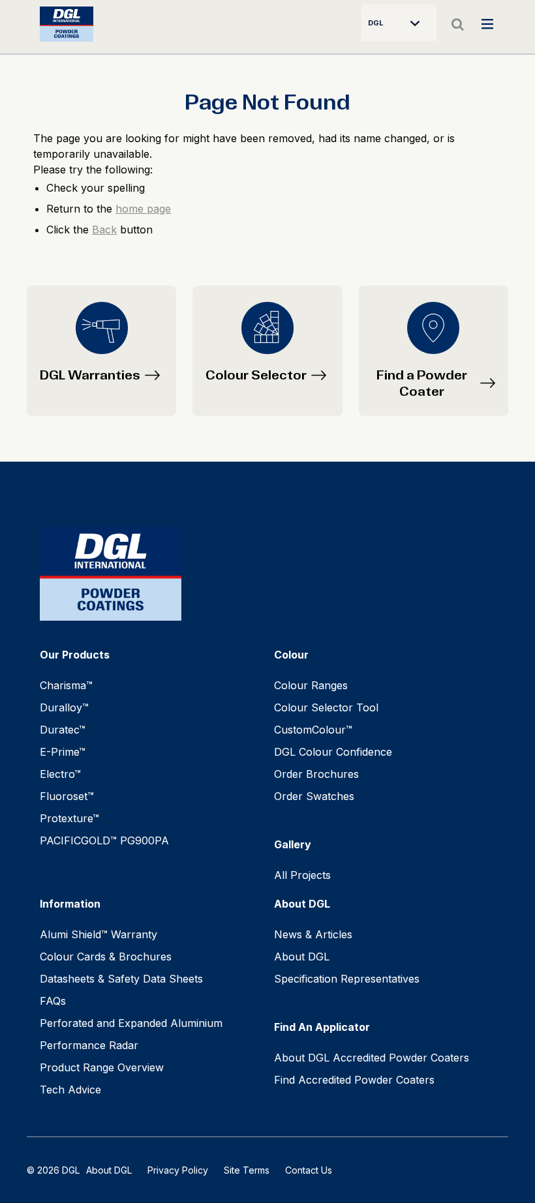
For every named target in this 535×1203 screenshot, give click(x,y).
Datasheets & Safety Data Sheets (121, 978)
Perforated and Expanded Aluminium (131, 1023)
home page (143, 208)
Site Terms (246, 1170)
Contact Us (308, 1170)
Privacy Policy (177, 1170)
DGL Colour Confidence (333, 751)
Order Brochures (316, 773)
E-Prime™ (62, 751)
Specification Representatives (347, 978)
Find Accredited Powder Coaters (354, 1079)
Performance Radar (89, 1045)
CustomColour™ (313, 729)
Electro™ (60, 773)
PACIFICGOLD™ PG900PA (104, 840)
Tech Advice (70, 1089)
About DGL (301, 956)
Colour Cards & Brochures (106, 956)
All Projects (302, 875)
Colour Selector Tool (326, 707)
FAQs (53, 1000)
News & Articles (313, 934)
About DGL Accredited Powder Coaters (371, 1057)
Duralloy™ (64, 707)
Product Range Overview (102, 1067)
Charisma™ (66, 685)
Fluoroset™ (67, 796)
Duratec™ (62, 729)
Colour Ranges (311, 685)
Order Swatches (314, 796)
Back (104, 229)
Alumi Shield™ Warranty (98, 934)
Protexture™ (69, 818)
